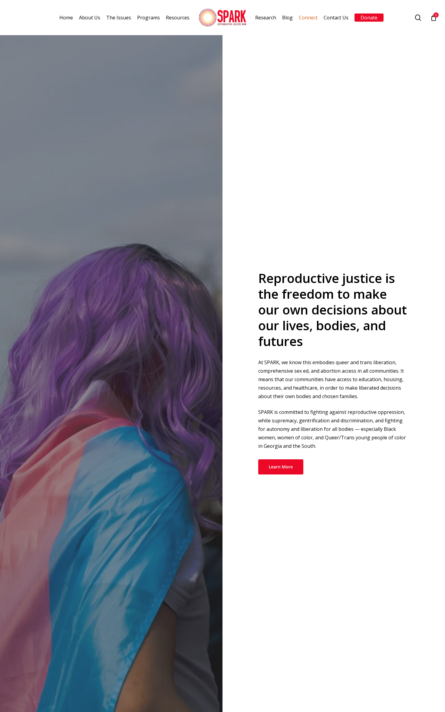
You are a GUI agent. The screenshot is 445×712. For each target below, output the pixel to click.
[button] (280, 466)
